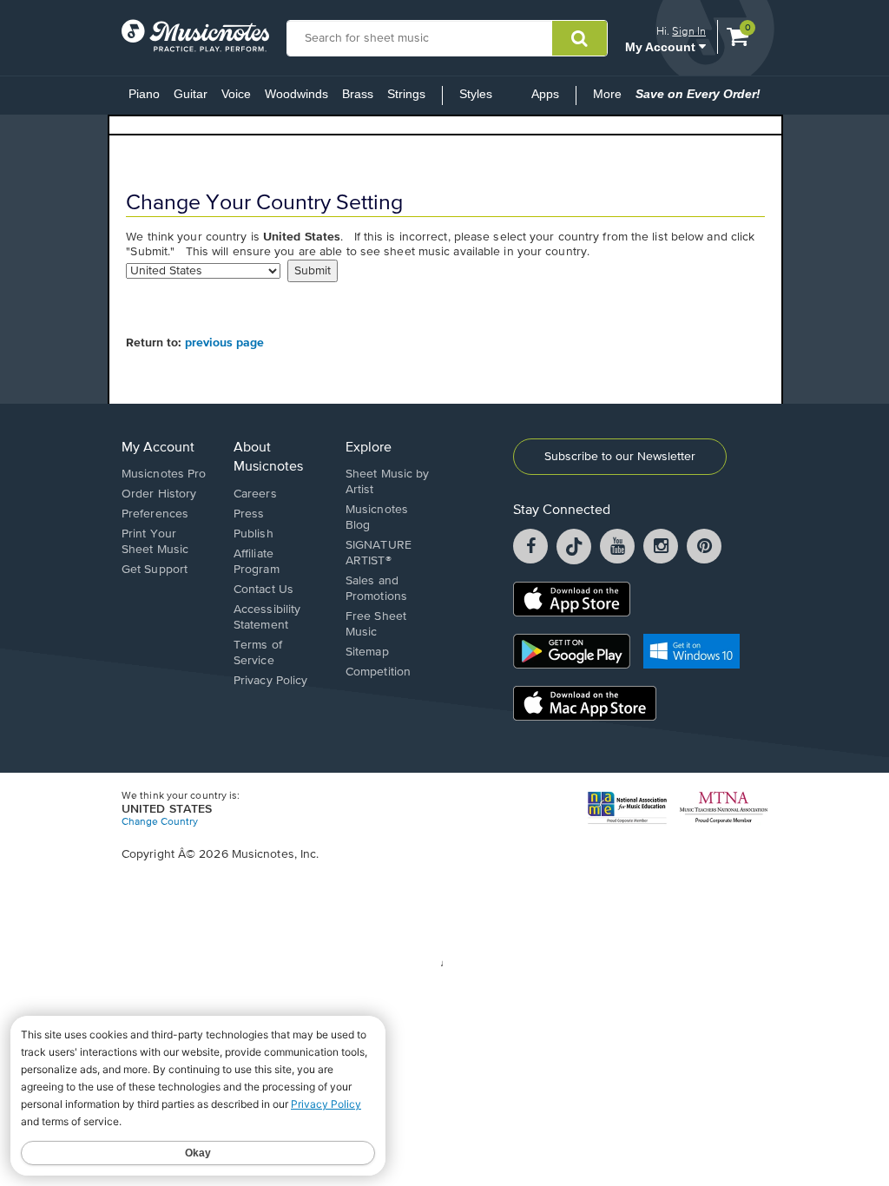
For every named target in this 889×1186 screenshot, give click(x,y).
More (611, 99)
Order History (159, 494)
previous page (224, 343)
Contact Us (263, 589)
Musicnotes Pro (164, 474)
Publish (253, 534)
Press (249, 514)
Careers (255, 494)
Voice (236, 94)
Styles (475, 94)
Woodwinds (296, 94)
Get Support (155, 569)
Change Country (160, 822)
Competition (378, 672)
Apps (545, 94)
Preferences (155, 514)
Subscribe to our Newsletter (619, 457)
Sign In (689, 30)
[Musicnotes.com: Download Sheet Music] (195, 36)
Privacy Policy (270, 681)
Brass (357, 94)
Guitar (190, 94)
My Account (662, 46)
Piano (144, 94)
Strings (406, 94)
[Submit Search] (579, 38)
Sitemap (367, 652)
